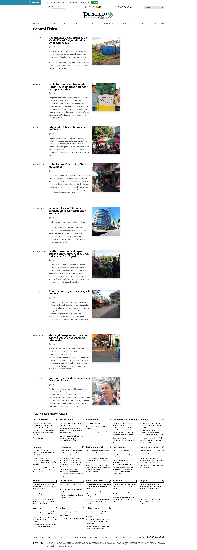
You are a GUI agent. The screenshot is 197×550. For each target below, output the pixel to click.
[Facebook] (115, 7)
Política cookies (52, 537)
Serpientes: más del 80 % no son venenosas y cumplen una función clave (124, 440)
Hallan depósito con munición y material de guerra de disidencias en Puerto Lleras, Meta (45, 494)
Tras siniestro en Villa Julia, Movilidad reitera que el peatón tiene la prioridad (98, 501)
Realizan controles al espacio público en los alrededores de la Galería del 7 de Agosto (69, 254)
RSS (124, 537)
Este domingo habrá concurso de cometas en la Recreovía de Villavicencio (97, 453)
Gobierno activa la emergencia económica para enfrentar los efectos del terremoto (123, 499)
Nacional (77, 24)
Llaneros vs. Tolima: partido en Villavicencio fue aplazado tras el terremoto (151, 425)
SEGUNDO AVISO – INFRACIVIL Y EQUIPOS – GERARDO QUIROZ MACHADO (44, 453)
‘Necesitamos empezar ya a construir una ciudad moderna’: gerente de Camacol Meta (43, 425)
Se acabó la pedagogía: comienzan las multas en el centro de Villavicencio (98, 529)
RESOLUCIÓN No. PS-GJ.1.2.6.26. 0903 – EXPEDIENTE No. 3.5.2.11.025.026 (44, 470)
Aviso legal (43, 537)
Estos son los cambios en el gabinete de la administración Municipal (67, 211)
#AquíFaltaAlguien (66, 515)
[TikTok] (131, 7)
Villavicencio (51, 24)
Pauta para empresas (115, 537)
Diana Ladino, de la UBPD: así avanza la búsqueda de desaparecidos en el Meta (122, 462)
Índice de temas (140, 537)
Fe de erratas (103, 537)
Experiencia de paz (127, 24)
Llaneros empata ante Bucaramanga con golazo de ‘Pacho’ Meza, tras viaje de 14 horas (152, 433)
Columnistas (92, 24)
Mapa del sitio (94, 537)
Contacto (35, 537)
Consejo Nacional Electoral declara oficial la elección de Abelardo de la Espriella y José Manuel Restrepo (71, 453)
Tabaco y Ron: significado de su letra (72, 512)
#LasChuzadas (38, 438)
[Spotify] (128, 7)
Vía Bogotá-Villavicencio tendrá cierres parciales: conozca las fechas (150, 501)
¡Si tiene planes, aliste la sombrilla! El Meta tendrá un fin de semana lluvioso (98, 486)
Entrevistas (108, 24)
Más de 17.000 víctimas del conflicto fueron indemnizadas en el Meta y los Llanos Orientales (152, 460)
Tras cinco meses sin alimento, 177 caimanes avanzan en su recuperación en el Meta (71, 438)
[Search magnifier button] (162, 7)
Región (65, 24)
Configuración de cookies (66, 537)
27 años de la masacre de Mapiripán (72, 518)
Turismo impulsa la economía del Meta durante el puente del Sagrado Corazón (45, 519)
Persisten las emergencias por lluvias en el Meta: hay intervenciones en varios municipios (152, 494)
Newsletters (130, 537)
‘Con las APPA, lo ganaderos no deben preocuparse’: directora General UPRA (43, 433)
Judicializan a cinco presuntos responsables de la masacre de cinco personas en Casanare (150, 486)
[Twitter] (121, 7)
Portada (36, 24)
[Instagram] (118, 7)
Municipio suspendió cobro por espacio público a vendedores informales (68, 338)
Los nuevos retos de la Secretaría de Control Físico (69, 379)
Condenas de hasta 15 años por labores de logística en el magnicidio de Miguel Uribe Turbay (45, 486)
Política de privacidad (81, 537)
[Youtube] (125, 7)
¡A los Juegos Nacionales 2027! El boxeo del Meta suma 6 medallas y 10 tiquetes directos (151, 440)
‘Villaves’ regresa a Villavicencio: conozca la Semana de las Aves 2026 (97, 460)
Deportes (144, 24)
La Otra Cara (159, 24)
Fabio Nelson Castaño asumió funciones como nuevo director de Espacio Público (68, 87)
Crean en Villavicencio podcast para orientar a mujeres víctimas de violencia (152, 453)
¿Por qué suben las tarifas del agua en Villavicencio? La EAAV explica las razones (98, 521)
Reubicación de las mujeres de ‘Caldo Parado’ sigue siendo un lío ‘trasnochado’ (68, 40)
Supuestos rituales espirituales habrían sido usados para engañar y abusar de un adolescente (45, 501)
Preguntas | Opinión (93, 423)
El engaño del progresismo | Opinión (98, 432)
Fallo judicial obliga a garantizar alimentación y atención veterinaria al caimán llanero (71, 431)
